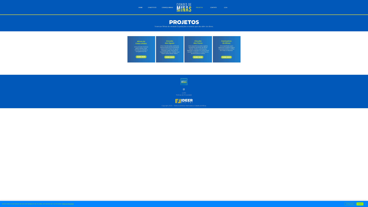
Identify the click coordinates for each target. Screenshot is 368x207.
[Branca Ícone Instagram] (184, 89)
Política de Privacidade (68, 204)
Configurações (350, 204)
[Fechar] (366, 203)
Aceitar (360, 204)
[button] (168, 7)
